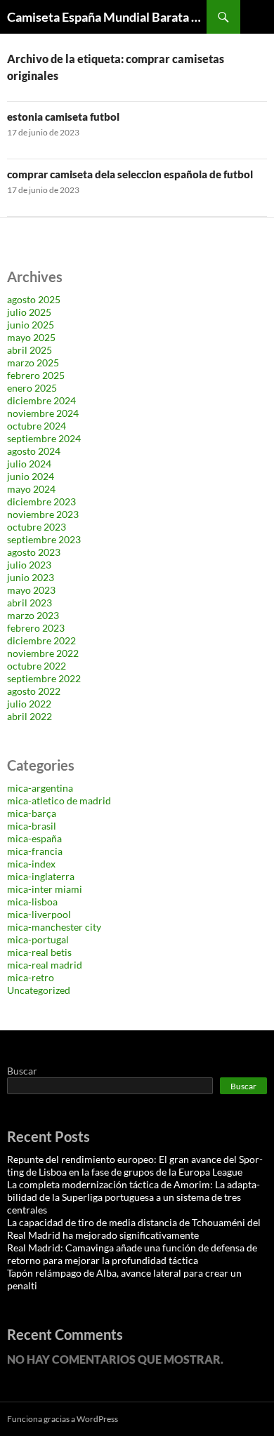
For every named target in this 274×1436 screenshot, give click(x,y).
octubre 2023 (36, 527)
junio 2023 (30, 577)
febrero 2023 (36, 628)
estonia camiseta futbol (63, 116)
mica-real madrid (44, 965)
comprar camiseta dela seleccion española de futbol (130, 174)
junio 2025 (30, 325)
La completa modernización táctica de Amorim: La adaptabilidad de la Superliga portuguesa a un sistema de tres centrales (133, 1197)
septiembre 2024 (44, 438)
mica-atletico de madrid (59, 800)
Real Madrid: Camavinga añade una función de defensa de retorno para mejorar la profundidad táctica (132, 1254)
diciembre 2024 (41, 400)
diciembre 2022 (41, 640)
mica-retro (30, 977)
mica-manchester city (54, 927)
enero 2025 (32, 388)
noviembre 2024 (43, 413)
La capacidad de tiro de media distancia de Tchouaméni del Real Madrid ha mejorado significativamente (134, 1228)
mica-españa (34, 838)
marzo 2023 (33, 615)
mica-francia (35, 851)
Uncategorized (38, 990)
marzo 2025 (33, 362)
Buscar (22, 1071)
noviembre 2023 (43, 514)
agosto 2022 (33, 691)
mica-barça (31, 813)
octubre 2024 (36, 426)
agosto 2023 (33, 552)
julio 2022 (29, 704)
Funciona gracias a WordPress (62, 1419)
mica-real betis (39, 952)
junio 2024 (30, 476)
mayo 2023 (31, 590)
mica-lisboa (32, 902)
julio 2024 (29, 464)
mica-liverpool (39, 914)
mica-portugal (38, 939)
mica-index (31, 864)
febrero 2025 (36, 375)
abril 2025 (29, 350)
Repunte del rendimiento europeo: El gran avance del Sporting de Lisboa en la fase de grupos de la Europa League (135, 1165)
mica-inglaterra (40, 876)
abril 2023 (29, 603)
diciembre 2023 (41, 501)
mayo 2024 (31, 489)
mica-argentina (40, 788)
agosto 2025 (33, 299)
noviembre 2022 (43, 653)
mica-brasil (31, 826)
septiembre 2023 (44, 539)
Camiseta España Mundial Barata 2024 (107, 17)
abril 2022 (29, 716)
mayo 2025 (31, 337)
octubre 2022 (36, 666)
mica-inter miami (44, 889)
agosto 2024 (33, 451)
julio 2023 (29, 565)
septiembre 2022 (44, 678)
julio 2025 (29, 312)
